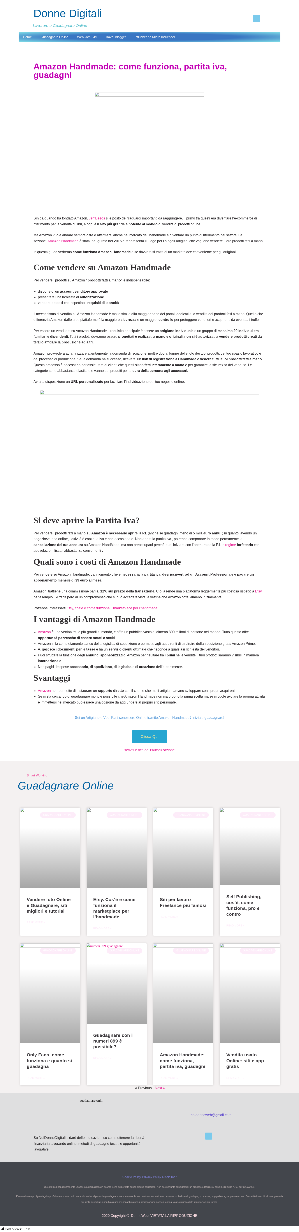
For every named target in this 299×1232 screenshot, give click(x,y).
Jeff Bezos (97, 218)
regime (230, 545)
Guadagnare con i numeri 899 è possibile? (113, 1041)
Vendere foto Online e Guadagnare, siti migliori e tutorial (49, 905)
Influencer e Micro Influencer (155, 37)
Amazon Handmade (63, 241)
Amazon (44, 632)
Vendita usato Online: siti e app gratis (245, 1060)
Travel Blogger (115, 37)
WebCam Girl (87, 37)
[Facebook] (256, 18)
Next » (160, 1088)
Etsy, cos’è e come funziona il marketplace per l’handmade (112, 608)
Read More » (36, 922)
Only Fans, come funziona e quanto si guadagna (49, 1060)
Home (27, 37)
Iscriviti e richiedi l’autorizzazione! (149, 750)
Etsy (258, 591)
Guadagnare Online (54, 37)
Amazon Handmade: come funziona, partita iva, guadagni (182, 1060)
